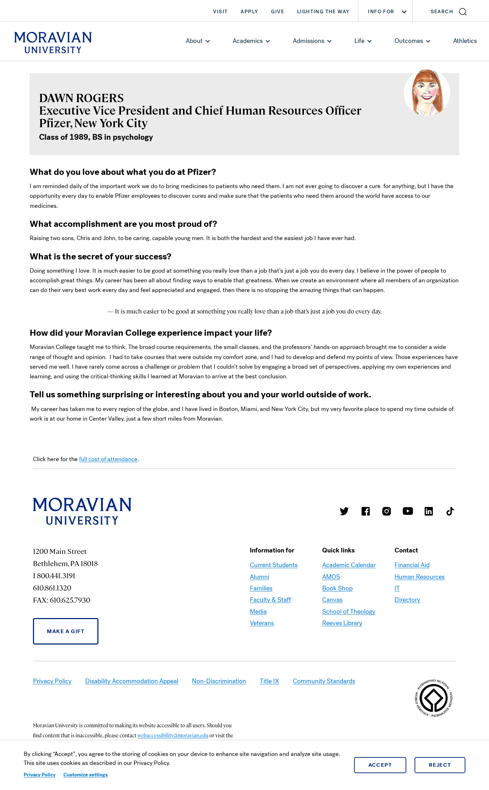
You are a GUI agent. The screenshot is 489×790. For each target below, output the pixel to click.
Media (258, 611)
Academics (248, 41)
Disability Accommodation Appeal (131, 681)
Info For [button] (381, 11)
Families (261, 588)
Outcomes (408, 41)
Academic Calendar (349, 565)
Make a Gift (65, 631)
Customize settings (85, 774)
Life (359, 41)
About (194, 41)
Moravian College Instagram (386, 511)
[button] (451, 10)
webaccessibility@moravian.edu (172, 735)
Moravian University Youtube (407, 511)
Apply (249, 11)
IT (397, 588)
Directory (407, 599)
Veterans (262, 623)
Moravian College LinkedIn (428, 511)
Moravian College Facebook (365, 511)
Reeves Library (342, 623)
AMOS (331, 577)
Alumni (259, 577)
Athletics (465, 41)
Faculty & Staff (270, 599)
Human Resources (419, 577)
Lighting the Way (323, 11)
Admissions (308, 41)
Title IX (269, 681)
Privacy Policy (39, 774)
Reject (440, 765)
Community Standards (324, 681)
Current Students (273, 565)
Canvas (332, 599)
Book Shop (337, 588)
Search (442, 11)
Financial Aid (412, 565)
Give (277, 11)
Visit (220, 11)
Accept (380, 765)
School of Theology (349, 611)
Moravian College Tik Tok (450, 511)
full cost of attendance (108, 459)
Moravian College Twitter (344, 511)
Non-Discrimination (219, 681)
